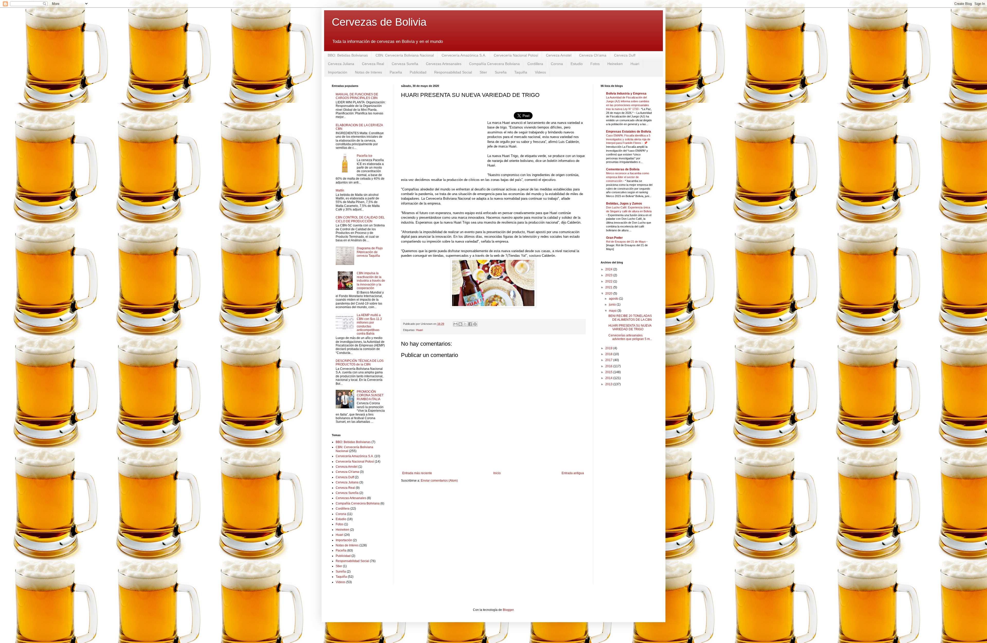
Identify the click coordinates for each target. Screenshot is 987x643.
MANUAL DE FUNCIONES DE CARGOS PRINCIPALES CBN (357, 96)
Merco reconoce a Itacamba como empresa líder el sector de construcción (627, 177)
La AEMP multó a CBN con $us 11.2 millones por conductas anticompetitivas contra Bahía (369, 324)
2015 (609, 372)
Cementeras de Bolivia (622, 169)
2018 (609, 354)
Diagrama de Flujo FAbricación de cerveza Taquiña (370, 252)
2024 (609, 269)
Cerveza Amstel (558, 55)
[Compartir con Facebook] (470, 324)
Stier (483, 72)
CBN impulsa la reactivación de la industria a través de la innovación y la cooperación (371, 280)
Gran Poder (614, 238)
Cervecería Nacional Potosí (516, 55)
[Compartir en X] (465, 324)
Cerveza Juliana (341, 64)
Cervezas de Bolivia (379, 22)
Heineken (615, 64)
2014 (609, 378)
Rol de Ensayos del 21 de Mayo (626, 241)
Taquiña (520, 72)
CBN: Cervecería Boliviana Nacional (405, 55)
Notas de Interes (368, 72)
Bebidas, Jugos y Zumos (624, 203)
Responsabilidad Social (453, 72)
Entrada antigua (573, 473)
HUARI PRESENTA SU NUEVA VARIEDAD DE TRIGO (629, 327)
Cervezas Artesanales (443, 64)
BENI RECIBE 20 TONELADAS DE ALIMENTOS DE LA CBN (630, 317)
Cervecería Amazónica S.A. (464, 55)
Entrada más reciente (417, 473)
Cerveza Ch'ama (592, 55)
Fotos (595, 64)
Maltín (340, 190)
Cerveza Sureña (405, 64)
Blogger (508, 610)
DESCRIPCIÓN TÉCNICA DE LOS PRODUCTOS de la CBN (359, 362)
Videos (540, 72)
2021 (609, 287)
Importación (337, 72)
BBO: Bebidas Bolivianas (348, 55)
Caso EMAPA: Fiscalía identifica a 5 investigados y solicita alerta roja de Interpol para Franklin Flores (628, 139)
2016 (609, 366)
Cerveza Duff (624, 55)
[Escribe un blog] (460, 324)
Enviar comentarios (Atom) (439, 480)
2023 (609, 275)
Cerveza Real (373, 64)
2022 (609, 281)
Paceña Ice (364, 156)
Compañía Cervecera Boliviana (494, 64)
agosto (614, 298)
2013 (609, 384)
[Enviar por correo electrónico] (455, 324)
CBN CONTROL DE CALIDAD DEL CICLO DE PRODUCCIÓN (360, 219)
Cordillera (535, 64)
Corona (557, 64)
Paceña (396, 72)
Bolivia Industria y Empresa (626, 93)
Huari (634, 64)
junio (613, 304)
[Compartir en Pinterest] (475, 324)
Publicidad (418, 72)
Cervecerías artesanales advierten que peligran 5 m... (630, 337)
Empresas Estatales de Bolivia (628, 131)
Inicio (497, 473)
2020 (609, 293)
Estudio (577, 64)
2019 (609, 348)
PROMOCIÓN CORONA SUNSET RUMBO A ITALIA (370, 395)
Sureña (501, 72)
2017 (609, 360)
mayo (613, 311)
